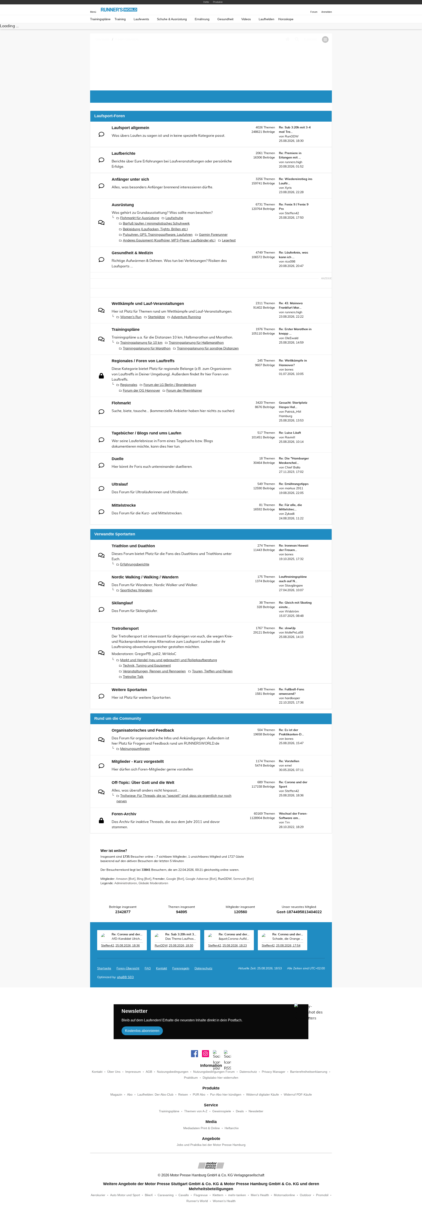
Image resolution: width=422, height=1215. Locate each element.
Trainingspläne (100, 19)
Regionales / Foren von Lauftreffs (143, 361)
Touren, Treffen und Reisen (212, 671)
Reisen (183, 1094)
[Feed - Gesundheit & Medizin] (237, 260)
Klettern (218, 1195)
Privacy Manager (273, 1071)
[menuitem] (161, 968)
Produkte (218, 2)
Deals (240, 1111)
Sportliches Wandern (136, 590)
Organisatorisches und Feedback (143, 730)
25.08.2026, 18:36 (127, 945)
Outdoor (305, 1195)
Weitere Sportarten (129, 690)
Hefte (206, 2)
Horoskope (285, 19)
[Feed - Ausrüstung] (237, 212)
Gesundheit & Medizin (132, 253)
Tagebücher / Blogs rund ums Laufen (146, 433)
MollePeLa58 (294, 632)
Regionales (128, 385)
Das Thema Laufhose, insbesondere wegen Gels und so (180, 938)
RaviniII (290, 437)
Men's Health (260, 1195)
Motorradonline (284, 1195)
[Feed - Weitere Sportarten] (237, 697)
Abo (130, 1094)
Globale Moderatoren (153, 883)
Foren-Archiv (124, 814)
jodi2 (157, 654)
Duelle (118, 459)
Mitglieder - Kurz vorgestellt (138, 761)
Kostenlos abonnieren (142, 1031)
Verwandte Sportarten (114, 534)
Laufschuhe (174, 218)
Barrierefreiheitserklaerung (308, 1071)
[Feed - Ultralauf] (237, 492)
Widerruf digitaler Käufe (262, 1094)
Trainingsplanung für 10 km (141, 342)
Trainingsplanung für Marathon (147, 348)
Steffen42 (292, 213)
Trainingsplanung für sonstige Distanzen (208, 348)
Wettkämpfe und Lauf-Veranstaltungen (148, 303)
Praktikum (191, 1077)
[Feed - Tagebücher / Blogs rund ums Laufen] (237, 440)
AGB (149, 1071)
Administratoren (125, 883)
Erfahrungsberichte (134, 564)
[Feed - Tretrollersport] (237, 636)
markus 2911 (294, 488)
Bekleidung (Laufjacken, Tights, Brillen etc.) (155, 229)
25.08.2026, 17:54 (288, 945)
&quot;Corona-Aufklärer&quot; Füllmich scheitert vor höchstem (234, 938)
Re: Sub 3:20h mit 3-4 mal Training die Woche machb (180, 934)
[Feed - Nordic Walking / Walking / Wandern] (237, 584)
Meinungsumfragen (135, 749)
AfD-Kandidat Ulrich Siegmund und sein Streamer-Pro (127, 938)
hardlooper (292, 698)
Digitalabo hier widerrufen (220, 1077)
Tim (287, 822)
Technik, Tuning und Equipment (147, 665)
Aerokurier (98, 1195)
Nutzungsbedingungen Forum (214, 1071)
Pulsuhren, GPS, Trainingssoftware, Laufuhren (158, 234)
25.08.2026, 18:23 (234, 945)
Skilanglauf (122, 603)
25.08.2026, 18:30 (181, 945)
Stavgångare (294, 585)
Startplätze (156, 317)
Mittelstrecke (124, 505)
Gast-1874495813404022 (299, 912)
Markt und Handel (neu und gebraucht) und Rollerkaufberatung (168, 660)
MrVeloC (169, 654)
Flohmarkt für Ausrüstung (139, 218)
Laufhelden (266, 19)
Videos (246, 19)
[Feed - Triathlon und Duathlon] (237, 553)
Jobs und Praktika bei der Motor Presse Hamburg (211, 1145)
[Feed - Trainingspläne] (237, 337)
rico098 (290, 261)
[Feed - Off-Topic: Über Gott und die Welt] (237, 790)
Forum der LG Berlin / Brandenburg (170, 385)
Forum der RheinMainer (184, 390)
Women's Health (224, 1201)
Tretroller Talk (133, 677)
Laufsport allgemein (130, 128)
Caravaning (166, 1195)
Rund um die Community (117, 718)
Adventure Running (186, 317)
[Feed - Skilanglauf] (237, 610)
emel (288, 765)
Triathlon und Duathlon (133, 546)
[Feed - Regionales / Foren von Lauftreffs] (237, 368)
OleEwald (291, 338)
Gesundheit (225, 19)
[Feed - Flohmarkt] (237, 410)
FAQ (148, 968)
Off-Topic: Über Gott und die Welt (143, 782)
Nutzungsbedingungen (172, 1071)
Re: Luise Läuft (290, 432)
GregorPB (143, 654)
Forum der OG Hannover (141, 390)
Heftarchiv (232, 1128)
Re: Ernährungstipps (294, 484)
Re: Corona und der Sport (127, 934)
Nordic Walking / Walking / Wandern (145, 577)
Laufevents (141, 19)
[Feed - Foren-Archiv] (237, 821)
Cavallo (183, 1195)
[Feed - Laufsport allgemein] (237, 135)
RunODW (292, 136)
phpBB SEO (125, 977)
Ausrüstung (123, 205)
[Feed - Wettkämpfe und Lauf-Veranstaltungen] (237, 311)
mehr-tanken (237, 1195)
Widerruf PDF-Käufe (298, 1094)
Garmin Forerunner (213, 234)
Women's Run (131, 317)
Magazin (116, 1094)
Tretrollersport (125, 628)
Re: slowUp (287, 628)
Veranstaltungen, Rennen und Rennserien (154, 671)
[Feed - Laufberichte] (237, 161)
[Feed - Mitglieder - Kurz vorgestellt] (237, 769)
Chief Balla (292, 467)
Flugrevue (201, 1195)
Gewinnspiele (221, 1111)
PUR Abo (199, 1094)
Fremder (159, 878)
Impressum (133, 1071)
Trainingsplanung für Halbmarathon (196, 342)
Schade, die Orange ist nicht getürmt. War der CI (288, 938)
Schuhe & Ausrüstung (172, 19)
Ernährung (202, 19)
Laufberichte (123, 153)
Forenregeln (180, 968)
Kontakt (97, 1071)
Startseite (104, 968)
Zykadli (290, 513)
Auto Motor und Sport (125, 1195)
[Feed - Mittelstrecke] (237, 513)
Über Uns (113, 1071)
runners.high (293, 162)
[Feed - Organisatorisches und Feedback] (237, 738)
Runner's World (197, 1201)
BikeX (149, 1195)
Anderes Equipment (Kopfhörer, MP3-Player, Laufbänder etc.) (169, 240)
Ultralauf (120, 484)
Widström (292, 611)
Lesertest (229, 240)
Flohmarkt (121, 403)
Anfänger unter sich (130, 179)
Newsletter (256, 1111)
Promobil (322, 1195)
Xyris (288, 187)
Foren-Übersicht (127, 968)
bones (289, 369)
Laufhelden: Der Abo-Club (155, 1094)
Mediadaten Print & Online (201, 1128)
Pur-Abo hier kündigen (225, 1094)
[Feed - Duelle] (237, 466)
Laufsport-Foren (109, 116)
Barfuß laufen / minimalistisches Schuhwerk (156, 223)
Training (120, 19)
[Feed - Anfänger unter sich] (237, 187)
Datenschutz (203, 968)
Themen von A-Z (195, 1111)
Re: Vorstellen (289, 761)
